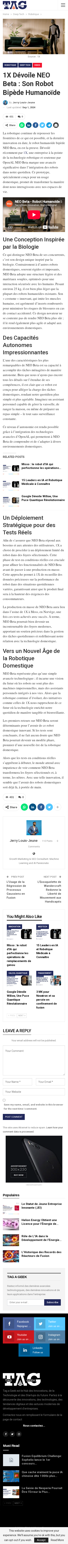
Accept (41, 1540)
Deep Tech (25, 65)
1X (25, 152)
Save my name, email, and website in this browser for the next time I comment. (33, 1106)
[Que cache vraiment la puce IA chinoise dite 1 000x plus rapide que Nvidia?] (11, 1476)
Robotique (10, 65)
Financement (45, 973)
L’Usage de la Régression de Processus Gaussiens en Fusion (16, 889)
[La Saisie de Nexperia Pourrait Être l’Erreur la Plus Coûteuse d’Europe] (11, 1492)
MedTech (42, 927)
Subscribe (52, 1302)
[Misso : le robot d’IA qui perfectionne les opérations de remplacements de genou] (11, 468)
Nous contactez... (34, 1425)
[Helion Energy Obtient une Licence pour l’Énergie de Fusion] (11, 1224)
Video (37, 65)
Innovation (14, 927)
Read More (57, 1540)
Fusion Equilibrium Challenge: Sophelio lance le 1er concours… (42, 1459)
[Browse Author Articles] (34, 827)
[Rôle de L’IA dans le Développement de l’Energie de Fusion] (11, 1240)
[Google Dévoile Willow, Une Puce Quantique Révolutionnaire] (11, 500)
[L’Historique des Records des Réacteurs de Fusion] (11, 1256)
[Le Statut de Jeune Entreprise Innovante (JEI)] (11, 1208)
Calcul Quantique (17, 973)
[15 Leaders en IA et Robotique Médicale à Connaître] (11, 484)
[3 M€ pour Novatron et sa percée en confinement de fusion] (48, 979)
